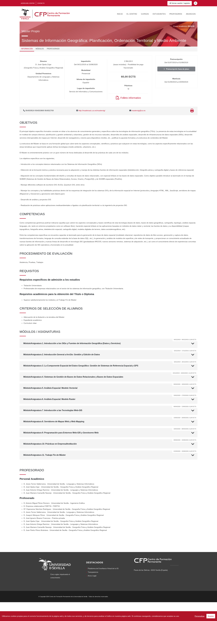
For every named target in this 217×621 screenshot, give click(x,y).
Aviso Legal (92, 576)
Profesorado (53, 49)
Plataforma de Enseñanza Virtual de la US (103, 568)
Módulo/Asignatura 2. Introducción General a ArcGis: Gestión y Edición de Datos (109, 353)
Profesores (175, 14)
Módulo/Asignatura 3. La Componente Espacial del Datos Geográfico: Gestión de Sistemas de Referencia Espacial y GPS (109, 364)
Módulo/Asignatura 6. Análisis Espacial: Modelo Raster (109, 397)
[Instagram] (195, 3)
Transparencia (93, 572)
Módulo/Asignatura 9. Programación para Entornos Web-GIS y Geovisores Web (109, 431)
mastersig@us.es (138, 110)
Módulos (40, 49)
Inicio (120, 14)
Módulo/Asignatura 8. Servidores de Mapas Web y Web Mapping (109, 420)
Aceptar (211, 616)
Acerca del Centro (28, 3)
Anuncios (191, 14)
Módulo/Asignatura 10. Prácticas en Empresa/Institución (109, 442)
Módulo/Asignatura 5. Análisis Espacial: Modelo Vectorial (109, 386)
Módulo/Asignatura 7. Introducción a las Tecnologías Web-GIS (109, 408)
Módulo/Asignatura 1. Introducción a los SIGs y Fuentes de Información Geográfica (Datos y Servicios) (109, 341)
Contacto (41, 3)
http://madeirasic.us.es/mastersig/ (91, 110)
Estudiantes (159, 14)
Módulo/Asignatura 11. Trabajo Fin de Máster (109, 453)
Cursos (145, 14)
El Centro (132, 14)
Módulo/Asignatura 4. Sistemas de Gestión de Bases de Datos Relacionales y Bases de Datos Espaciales (109, 375)
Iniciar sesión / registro (180, 3)
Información (27, 49)
